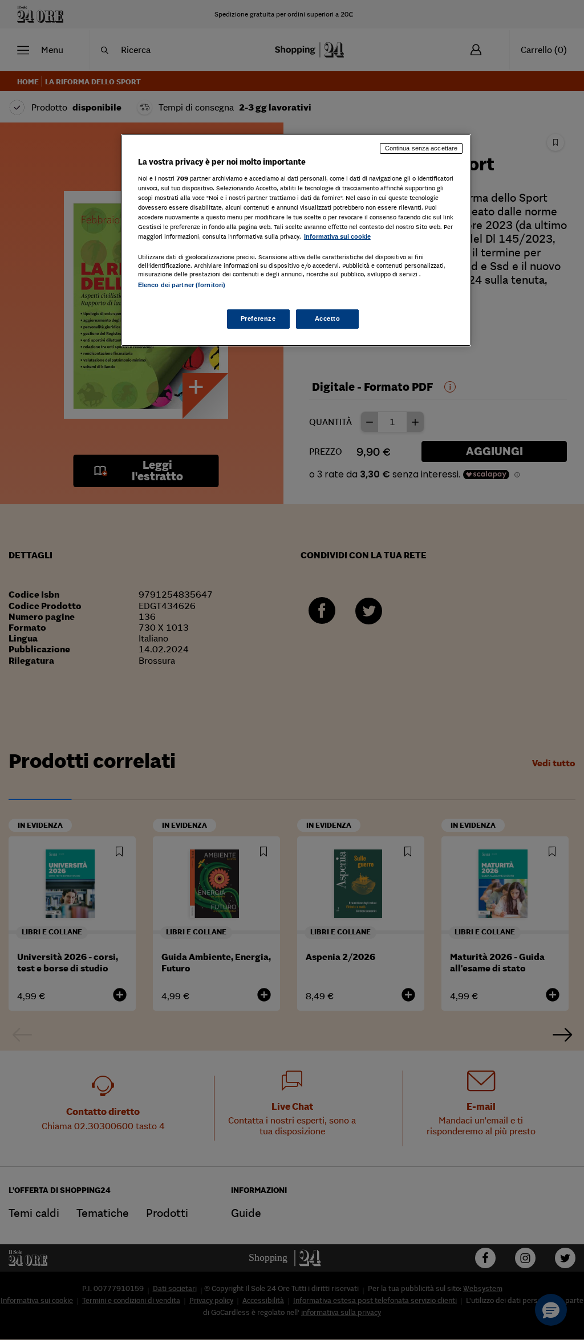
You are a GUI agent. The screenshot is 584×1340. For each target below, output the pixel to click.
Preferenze (258, 318)
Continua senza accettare (421, 148)
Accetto (327, 318)
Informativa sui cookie (337, 236)
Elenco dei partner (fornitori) (181, 284)
